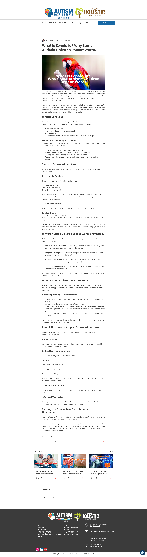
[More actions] (104, 41)
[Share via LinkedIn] (51, 436)
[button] (52, 23)
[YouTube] (45, 549)
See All (111, 451)
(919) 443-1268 (99, 540)
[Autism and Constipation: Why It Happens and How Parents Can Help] (73, 461)
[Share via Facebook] (43, 436)
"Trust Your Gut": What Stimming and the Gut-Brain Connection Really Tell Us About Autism (100, 472)
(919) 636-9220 (101, 538)
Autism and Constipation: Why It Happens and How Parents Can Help (73, 472)
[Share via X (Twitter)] (47, 436)
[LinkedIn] (41, 549)
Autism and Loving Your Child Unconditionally (45, 472)
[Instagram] (37, 549)
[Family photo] (46, 461)
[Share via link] (55, 436)
